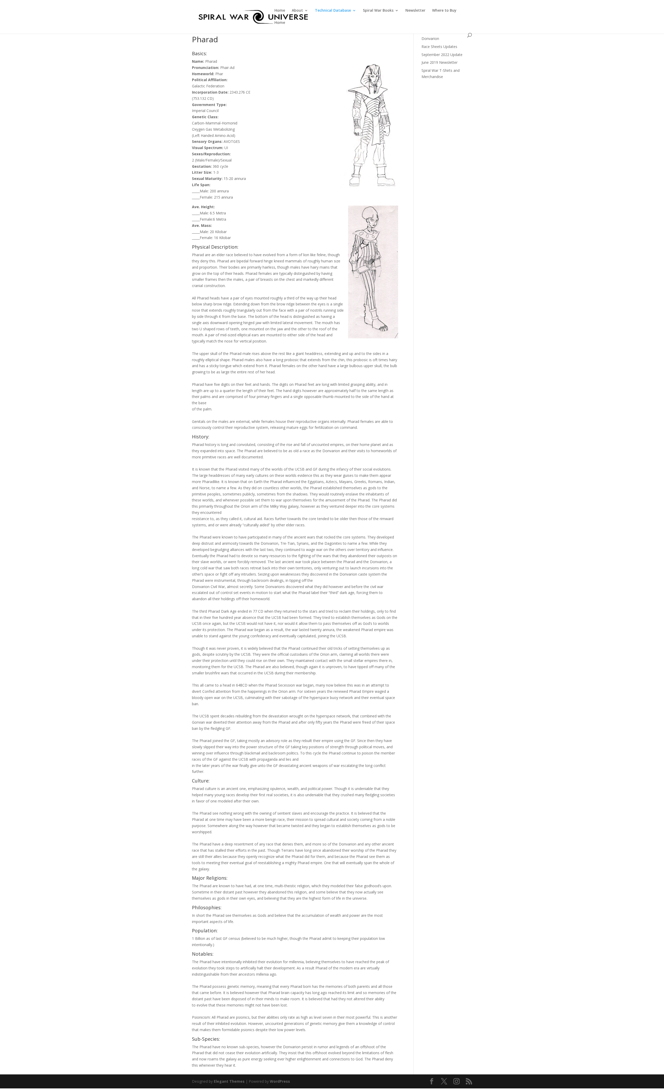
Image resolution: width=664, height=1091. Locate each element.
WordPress (280, 1081)
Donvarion (430, 38)
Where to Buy (444, 11)
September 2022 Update (441, 54)
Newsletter (415, 11)
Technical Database (333, 11)
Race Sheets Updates (439, 46)
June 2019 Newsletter (439, 62)
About (297, 11)
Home (279, 11)
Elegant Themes (229, 1081)
